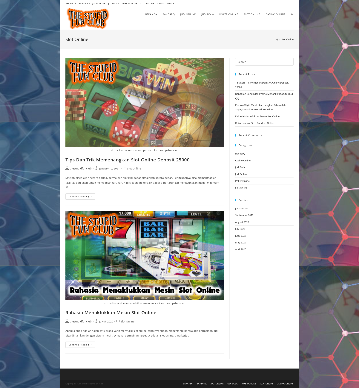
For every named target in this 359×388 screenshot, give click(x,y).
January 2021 (242, 208)
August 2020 (242, 222)
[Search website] (292, 14)
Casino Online (243, 160)
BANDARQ (84, 3)
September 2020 (244, 215)
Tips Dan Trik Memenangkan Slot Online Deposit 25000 (127, 160)
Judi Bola (240, 167)
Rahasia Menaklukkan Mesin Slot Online (110, 312)
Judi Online (241, 174)
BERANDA (70, 3)
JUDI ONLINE (98, 3)
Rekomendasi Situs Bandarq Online (254, 123)
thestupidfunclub (81, 168)
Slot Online (134, 168)
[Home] (276, 39)
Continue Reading (79, 196)
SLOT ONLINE (147, 3)
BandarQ (240, 153)
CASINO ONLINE (165, 3)
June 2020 (240, 235)
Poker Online (242, 181)
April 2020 (240, 249)
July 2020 (240, 229)
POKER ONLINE (129, 3)
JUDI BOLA (113, 3)
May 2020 (240, 242)
